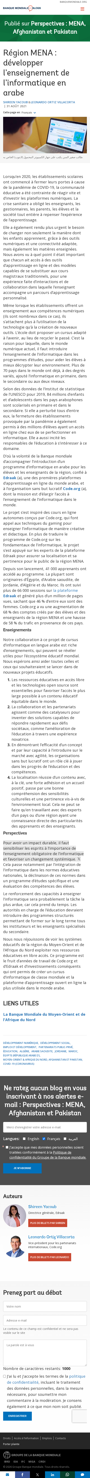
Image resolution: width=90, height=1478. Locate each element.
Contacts (60, 1438)
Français (27, 112)
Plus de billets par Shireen (47, 1223)
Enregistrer (17, 1416)
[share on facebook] (22, 1474)
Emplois (47, 1438)
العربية (73, 1139)
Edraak (9, 477)
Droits (6, 1438)
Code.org (71, 488)
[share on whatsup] (67, 1474)
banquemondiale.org (73, 2)
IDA (15, 1461)
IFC (23, 1461)
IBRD (7, 1461)
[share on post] (37, 1474)
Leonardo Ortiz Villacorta (53, 102)
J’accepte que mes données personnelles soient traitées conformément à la (47, 1152)
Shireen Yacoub (15, 102)
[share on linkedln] (52, 1474)
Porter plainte (11, 1444)
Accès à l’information (26, 1438)
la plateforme (65, 590)
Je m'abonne (22, 1168)
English (33, 1139)
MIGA (31, 1461)
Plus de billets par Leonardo (49, 1257)
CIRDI (42, 1461)
